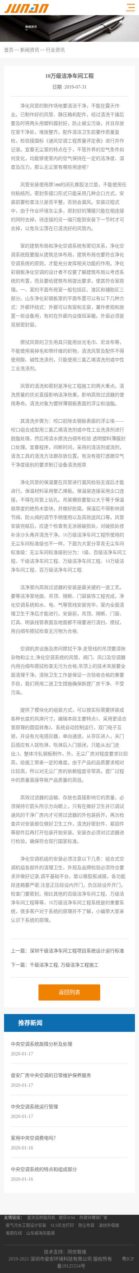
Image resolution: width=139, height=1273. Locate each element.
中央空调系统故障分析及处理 (41, 1044)
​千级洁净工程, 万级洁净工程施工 (64, 965)
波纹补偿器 (109, 1225)
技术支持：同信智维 (65, 1251)
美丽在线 (14, 1233)
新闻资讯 (29, 50)
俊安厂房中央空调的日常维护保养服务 (51, 1075)
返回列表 (69, 992)
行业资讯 (55, 50)
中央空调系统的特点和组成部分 (44, 1169)
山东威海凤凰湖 (40, 1233)
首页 (8, 50)
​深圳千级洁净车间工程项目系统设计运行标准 (77, 950)
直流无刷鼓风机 (41, 1217)
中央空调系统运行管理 (34, 1106)
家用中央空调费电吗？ (34, 1138)
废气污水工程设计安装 (26, 1225)
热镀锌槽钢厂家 (93, 1217)
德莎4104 (67, 1217)
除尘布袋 (86, 1225)
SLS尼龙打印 (62, 1225)
